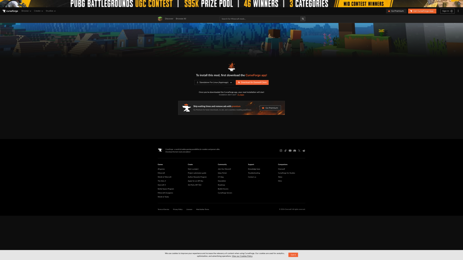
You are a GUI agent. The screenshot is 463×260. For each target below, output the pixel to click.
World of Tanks (163, 197)
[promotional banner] (231, 3)
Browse (25, 11)
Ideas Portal (222, 173)
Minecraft (161, 173)
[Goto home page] (10, 11)
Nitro (280, 181)
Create (37, 11)
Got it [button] (293, 255)
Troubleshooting (254, 173)
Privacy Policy (178, 209)
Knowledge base (254, 169)
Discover (169, 19)
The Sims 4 (162, 181)
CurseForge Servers (225, 193)
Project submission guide (197, 173)
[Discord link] (294, 150)
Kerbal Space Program (166, 189)
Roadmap (221, 185)
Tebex (280, 177)
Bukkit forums (223, 189)
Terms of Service (163, 209)
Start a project (193, 169)
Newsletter (222, 181)
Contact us (252, 177)
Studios (49, 11)
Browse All (181, 19)
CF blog (221, 177)
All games (161, 169)
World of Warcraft (164, 177)
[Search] (303, 18)
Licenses (189, 209)
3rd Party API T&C (194, 185)
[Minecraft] (160, 18)
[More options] (458, 11)
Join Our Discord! (224, 169)
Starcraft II (162, 185)
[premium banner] (231, 108)
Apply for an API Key (195, 181)
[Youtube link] (290, 150)
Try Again (240, 95)
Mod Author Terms (202, 209)
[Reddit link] (303, 150)
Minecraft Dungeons (165, 193)
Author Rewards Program (197, 177)
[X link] (299, 150)
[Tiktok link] (285, 150)
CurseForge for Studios (286, 173)
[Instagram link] (280, 150)
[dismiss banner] (459, 3)
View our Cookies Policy (242, 256)
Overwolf (281, 169)
